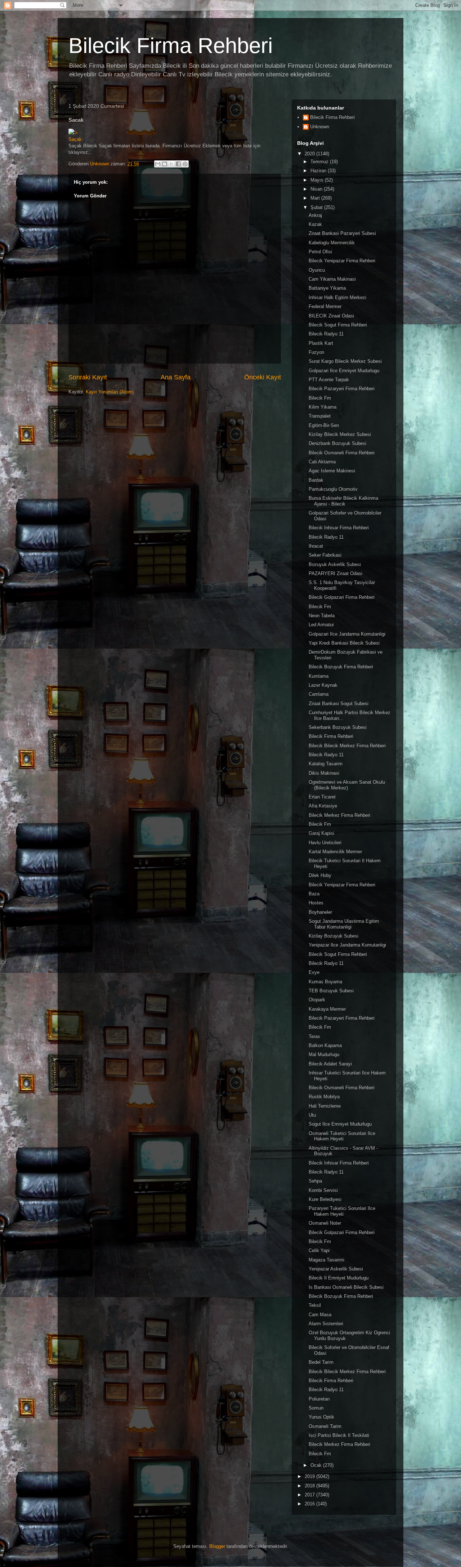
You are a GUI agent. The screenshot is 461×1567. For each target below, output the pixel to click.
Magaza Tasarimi (326, 1260)
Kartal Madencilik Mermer (335, 851)
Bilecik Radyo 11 (326, 334)
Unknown (319, 126)
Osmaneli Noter (325, 1223)
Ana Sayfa (176, 377)
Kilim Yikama (322, 407)
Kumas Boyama (325, 981)
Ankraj (315, 215)
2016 (310, 1503)
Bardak (316, 480)
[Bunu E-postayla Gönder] (157, 164)
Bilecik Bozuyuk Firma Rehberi (341, 666)
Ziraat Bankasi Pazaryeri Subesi (342, 233)
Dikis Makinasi (324, 773)
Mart (315, 198)
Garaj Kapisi (321, 833)
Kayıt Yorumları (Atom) (110, 392)
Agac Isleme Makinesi (332, 470)
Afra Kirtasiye (323, 806)
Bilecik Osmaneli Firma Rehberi (342, 452)
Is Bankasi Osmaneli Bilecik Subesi (346, 1287)
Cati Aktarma (322, 461)
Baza (314, 893)
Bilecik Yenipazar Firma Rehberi (342, 260)
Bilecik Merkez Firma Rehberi (339, 815)
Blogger (217, 1546)
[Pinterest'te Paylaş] (185, 164)
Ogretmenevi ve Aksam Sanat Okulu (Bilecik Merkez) (347, 785)
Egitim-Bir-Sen (324, 425)
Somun (316, 1408)
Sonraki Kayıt (87, 377)
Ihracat (316, 546)
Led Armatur (321, 624)
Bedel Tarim (321, 1362)
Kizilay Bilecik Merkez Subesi (340, 434)
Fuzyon (316, 352)
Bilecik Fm (320, 398)
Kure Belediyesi (325, 1199)
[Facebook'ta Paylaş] (178, 164)
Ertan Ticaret (322, 797)
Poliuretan (319, 1399)
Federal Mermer (325, 306)
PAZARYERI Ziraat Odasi (335, 573)
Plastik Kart (321, 343)
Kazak (315, 224)
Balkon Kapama (325, 1045)
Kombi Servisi (323, 1190)
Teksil (315, 1305)
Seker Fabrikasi (325, 555)
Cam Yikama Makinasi (332, 279)
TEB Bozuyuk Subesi (331, 990)
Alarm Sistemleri (326, 1323)
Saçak (75, 139)
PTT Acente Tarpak (329, 379)
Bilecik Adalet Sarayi (330, 1064)
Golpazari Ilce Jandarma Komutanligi (347, 634)
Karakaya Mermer (327, 1009)
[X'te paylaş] (171, 164)
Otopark (317, 999)
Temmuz (320, 161)
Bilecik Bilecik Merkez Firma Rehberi (347, 745)
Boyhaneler (320, 912)
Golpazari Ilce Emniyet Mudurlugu (344, 370)
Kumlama (318, 676)
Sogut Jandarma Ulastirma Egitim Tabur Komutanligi (344, 924)
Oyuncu (317, 270)
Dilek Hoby (320, 875)
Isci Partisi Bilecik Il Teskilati (339, 1435)
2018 (310, 1485)
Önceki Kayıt (262, 377)
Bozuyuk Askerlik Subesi (335, 564)
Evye (314, 972)
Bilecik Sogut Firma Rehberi (338, 325)
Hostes (316, 902)
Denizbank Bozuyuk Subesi (337, 443)
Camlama (318, 694)
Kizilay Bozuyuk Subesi (333, 936)
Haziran (319, 170)
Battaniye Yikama (327, 288)
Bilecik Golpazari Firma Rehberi (342, 597)
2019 (310, 1476)
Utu (312, 1115)
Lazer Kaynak (323, 685)
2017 (310, 1494)
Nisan (317, 189)
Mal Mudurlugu (324, 1054)
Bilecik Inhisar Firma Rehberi (339, 527)
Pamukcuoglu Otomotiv (333, 489)
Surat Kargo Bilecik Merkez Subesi (345, 361)
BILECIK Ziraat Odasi (331, 316)
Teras (314, 1036)
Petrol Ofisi (320, 251)
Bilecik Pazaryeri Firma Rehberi (342, 388)
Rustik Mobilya (324, 1096)
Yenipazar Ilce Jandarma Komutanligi (347, 945)
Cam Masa (320, 1314)
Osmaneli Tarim (325, 1426)
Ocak (316, 1465)
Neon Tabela (322, 615)
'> (76, 132)
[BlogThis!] (164, 164)
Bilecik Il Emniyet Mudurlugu (338, 1278)
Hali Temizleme (325, 1106)
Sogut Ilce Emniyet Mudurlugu (340, 1124)
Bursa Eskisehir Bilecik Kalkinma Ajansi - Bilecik (343, 501)
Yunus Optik (321, 1417)
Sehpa (315, 1181)
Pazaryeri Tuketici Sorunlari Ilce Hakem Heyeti (342, 1211)
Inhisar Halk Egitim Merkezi (337, 297)
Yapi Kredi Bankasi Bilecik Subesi (344, 643)
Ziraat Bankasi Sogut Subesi (338, 703)
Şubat (317, 207)
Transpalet (320, 416)
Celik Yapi (319, 1250)
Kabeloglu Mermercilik (332, 242)
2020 (310, 153)
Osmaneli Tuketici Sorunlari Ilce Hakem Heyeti (342, 1136)
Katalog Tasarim (326, 763)
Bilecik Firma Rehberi (170, 46)
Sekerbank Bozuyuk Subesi (338, 727)
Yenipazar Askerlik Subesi (336, 1269)
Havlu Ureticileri (325, 842)
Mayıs (317, 180)
